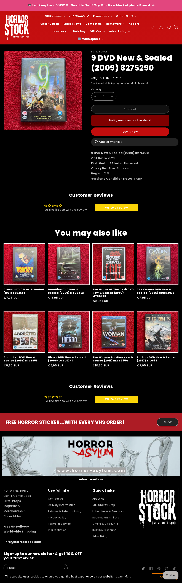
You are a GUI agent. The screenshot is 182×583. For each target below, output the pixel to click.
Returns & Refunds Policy (64, 511)
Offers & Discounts (105, 524)
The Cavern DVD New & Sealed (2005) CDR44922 (155, 291)
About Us (98, 499)
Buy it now (130, 132)
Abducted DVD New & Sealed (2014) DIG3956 (21, 359)
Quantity (96, 89)
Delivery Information (61, 505)
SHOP (168, 422)
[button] (54, 16)
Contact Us (55, 499)
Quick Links (103, 490)
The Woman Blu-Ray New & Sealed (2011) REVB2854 (112, 359)
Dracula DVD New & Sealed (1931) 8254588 (24, 291)
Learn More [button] (123, 576)
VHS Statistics (57, 530)
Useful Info (58, 490)
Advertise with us (91, 479)
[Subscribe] (63, 568)
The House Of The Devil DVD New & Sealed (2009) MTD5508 (113, 293)
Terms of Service (59, 524)
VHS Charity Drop (103, 505)
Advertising (99, 536)
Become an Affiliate (105, 517)
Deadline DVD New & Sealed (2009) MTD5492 (66, 291)
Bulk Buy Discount (104, 530)
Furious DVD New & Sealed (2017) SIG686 (156, 359)
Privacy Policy (57, 517)
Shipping (113, 83)
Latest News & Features (108, 511)
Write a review (116, 208)
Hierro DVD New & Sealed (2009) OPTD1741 (67, 359)
